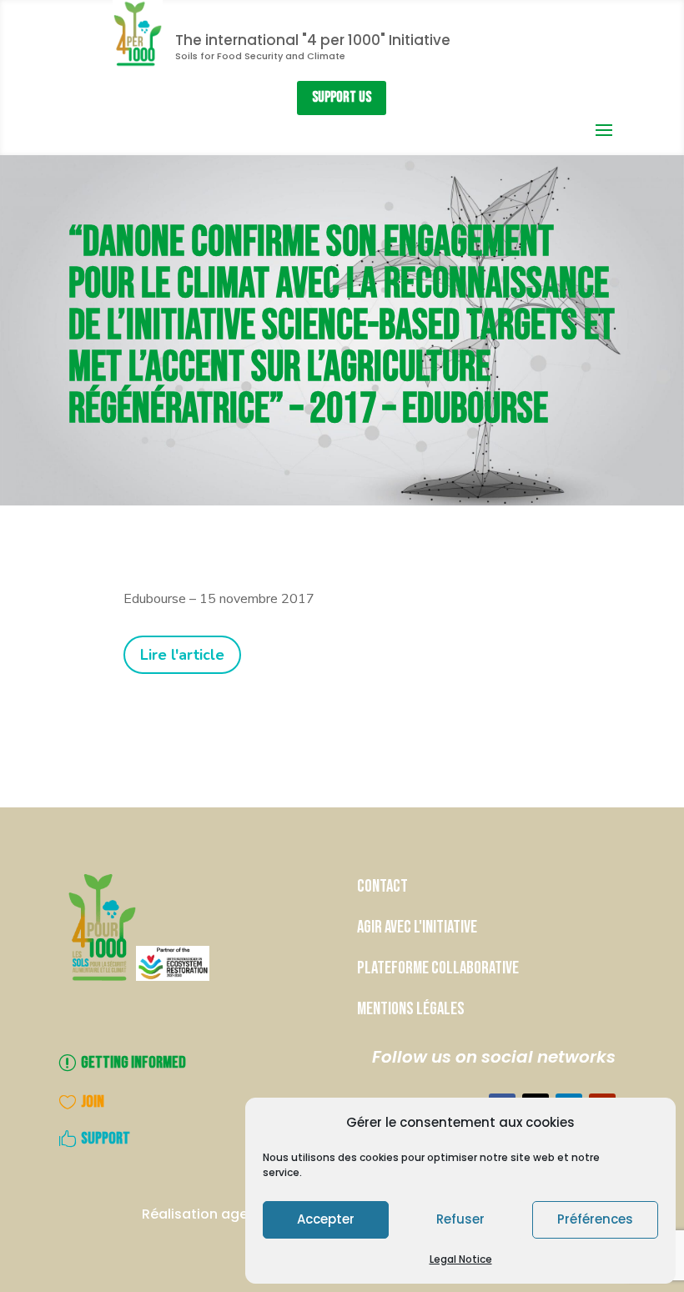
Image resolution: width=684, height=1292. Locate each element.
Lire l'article (182, 655)
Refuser (460, 1219)
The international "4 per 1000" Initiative (312, 40)
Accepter (326, 1219)
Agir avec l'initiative (417, 927)
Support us (341, 97)
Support (105, 1139)
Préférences (595, 1219)
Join (92, 1102)
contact (383, 886)
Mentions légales (411, 1008)
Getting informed (133, 1063)
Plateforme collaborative (438, 968)
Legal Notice (461, 1259)
